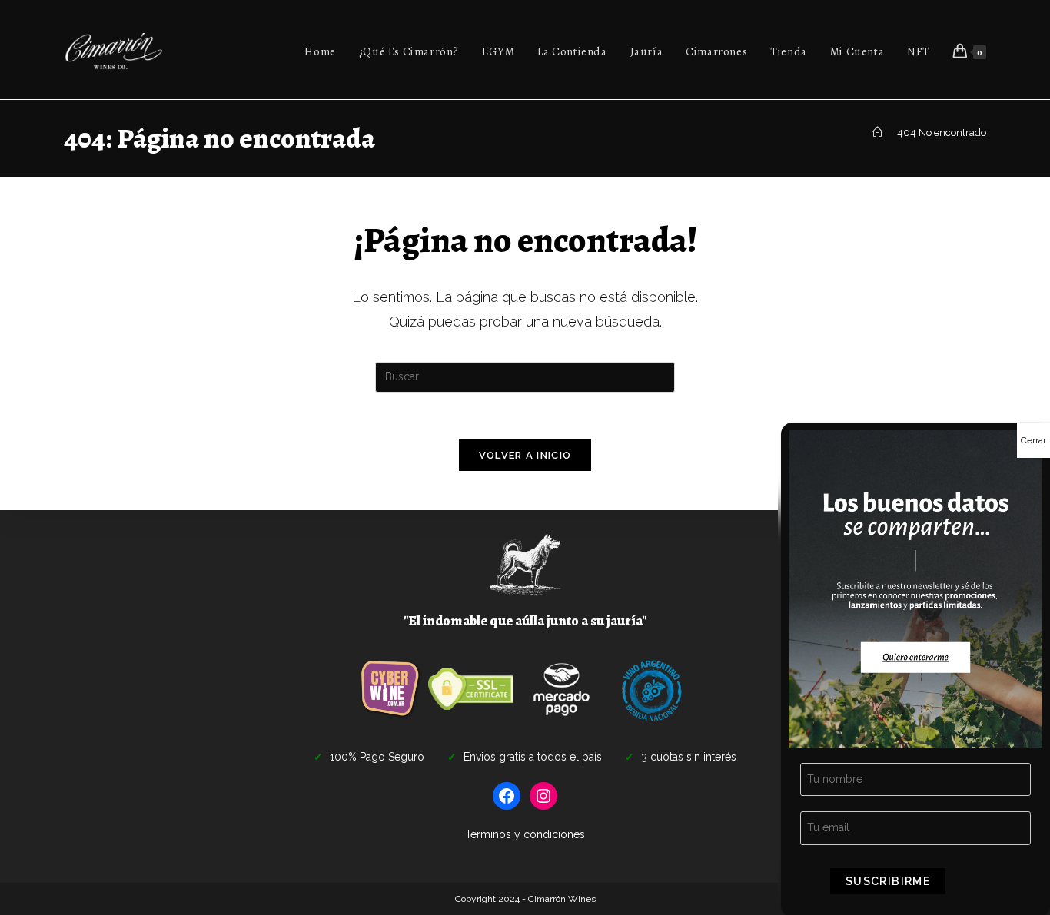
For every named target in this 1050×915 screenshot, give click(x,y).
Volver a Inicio (525, 455)
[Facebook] (506, 796)
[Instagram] (543, 796)
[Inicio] (877, 132)
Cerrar (1033, 440)
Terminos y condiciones (525, 834)
